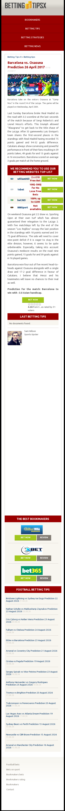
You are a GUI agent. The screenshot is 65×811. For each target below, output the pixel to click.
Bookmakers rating (15, 779)
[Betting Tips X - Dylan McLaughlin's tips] (25, 5)
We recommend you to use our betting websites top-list (33, 170)
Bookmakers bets (15, 774)
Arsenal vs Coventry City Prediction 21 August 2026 (31, 651)
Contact (10, 789)
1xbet (20, 189)
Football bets (13, 764)
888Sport (22, 207)
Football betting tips (33, 589)
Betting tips (32, 28)
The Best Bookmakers (33, 518)
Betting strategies (32, 37)
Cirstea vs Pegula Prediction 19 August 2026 (28, 661)
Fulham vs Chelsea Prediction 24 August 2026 (28, 630)
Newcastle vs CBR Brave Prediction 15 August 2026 (31, 734)
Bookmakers (32, 19)
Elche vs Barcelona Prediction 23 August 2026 (28, 640)
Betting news (32, 46)
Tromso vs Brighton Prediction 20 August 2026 (29, 692)
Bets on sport (13, 769)
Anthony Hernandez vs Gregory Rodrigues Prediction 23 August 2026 (27, 683)
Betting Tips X (15, 57)
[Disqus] (33, 388)
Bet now (52, 179)
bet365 (21, 200)
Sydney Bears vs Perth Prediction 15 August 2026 (30, 724)
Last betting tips (33, 316)
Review (44, 537)
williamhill (23, 178)
